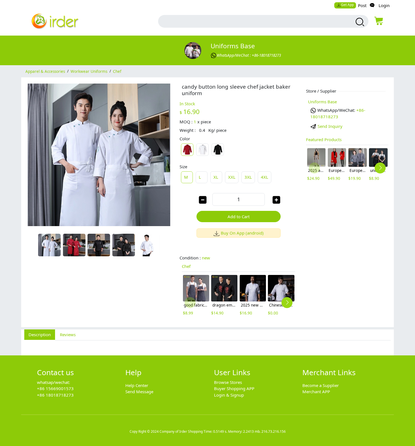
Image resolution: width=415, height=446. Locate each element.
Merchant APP (316, 391)
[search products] (359, 22)
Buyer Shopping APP (234, 388)
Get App (347, 4)
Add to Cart (239, 216)
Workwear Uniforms (89, 71)
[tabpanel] (207, 344)
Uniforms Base (233, 45)
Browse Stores (228, 382)
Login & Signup (229, 395)
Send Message (139, 391)
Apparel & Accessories (45, 71)
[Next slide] (286, 302)
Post (362, 5)
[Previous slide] (190, 302)
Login (384, 5)
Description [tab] (40, 334)
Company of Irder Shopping (181, 431)
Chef (117, 71)
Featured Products (324, 139)
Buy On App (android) (242, 233)
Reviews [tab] (68, 334)
